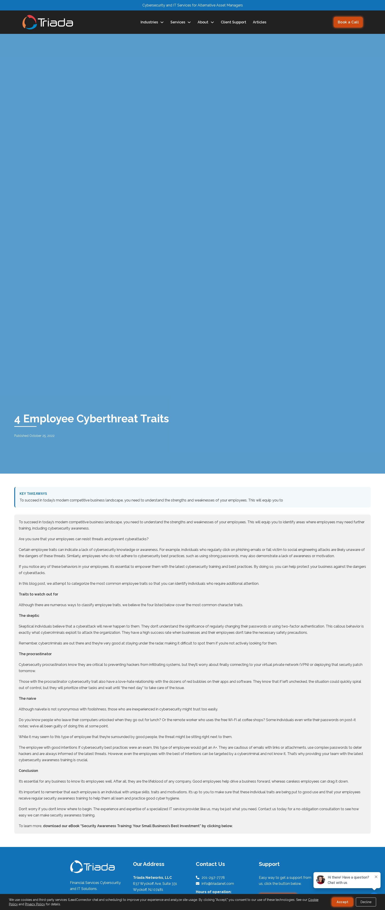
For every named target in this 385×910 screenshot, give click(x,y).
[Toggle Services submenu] (189, 22)
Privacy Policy (35, 904)
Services (177, 22)
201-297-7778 (213, 877)
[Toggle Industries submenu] (162, 22)
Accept (342, 902)
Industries (149, 22)
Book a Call (348, 22)
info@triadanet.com (218, 883)
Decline (365, 902)
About (203, 22)
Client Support (233, 22)
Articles (259, 22)
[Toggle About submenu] (212, 22)
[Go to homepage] (47, 22)
